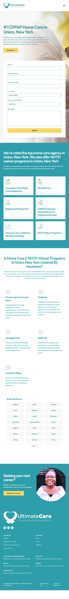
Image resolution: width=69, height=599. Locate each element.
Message (10, 109)
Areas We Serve (8, 548)
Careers (38, 541)
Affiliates (38, 545)
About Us (6, 538)
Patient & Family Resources (11, 545)
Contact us (11, 50)
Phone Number (13, 82)
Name (9, 65)
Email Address (12, 73)
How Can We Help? (14, 100)
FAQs (37, 538)
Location (10, 91)
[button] (64, 6)
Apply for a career (14, 493)
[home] (13, 5)
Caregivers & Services (10, 541)
